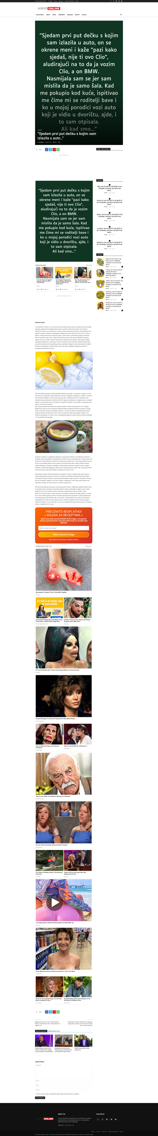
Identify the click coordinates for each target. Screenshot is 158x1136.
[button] (121, 15)
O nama (55, 1)
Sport (54, 14)
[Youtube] (121, 1)
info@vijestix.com (69, 1125)
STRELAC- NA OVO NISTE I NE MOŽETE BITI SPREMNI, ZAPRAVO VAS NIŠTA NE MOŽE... (109, 230)
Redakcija (41, 142)
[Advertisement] (64, 167)
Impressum (61, 1)
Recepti (77, 14)
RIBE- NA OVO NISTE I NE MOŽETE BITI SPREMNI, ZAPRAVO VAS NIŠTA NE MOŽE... (109, 188)
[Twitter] (113, 1)
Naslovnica (40, 14)
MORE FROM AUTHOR (54, 1031)
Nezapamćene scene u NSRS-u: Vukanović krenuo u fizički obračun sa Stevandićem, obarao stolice (63, 1050)
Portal (105, 192)
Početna (50, 1)
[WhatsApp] (58, 149)
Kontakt (77, 1)
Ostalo (84, 14)
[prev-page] (36, 1055)
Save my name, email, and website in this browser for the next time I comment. (58, 1094)
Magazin (70, 14)
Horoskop (61, 14)
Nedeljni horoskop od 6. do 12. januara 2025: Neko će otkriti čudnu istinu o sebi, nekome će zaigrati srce (47, 1023)
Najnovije (41, 18)
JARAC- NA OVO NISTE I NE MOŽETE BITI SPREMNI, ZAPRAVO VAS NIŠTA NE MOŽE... (109, 216)
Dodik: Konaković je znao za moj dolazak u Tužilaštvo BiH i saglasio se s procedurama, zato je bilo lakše (44, 1050)
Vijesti (48, 14)
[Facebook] (111, 1)
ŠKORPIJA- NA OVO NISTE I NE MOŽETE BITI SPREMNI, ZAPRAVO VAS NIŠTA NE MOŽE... (109, 244)
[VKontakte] (119, 1)
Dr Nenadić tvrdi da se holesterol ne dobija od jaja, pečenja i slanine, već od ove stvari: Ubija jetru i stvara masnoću (80, 1023)
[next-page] (39, 1055)
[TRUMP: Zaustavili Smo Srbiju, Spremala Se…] (83, 1041)
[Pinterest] (54, 149)
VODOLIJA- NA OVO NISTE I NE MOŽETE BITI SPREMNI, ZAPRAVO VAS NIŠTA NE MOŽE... (109, 202)
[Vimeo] (116, 1)
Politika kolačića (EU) (69, 1)
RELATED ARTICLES (41, 1031)
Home (36, 18)
